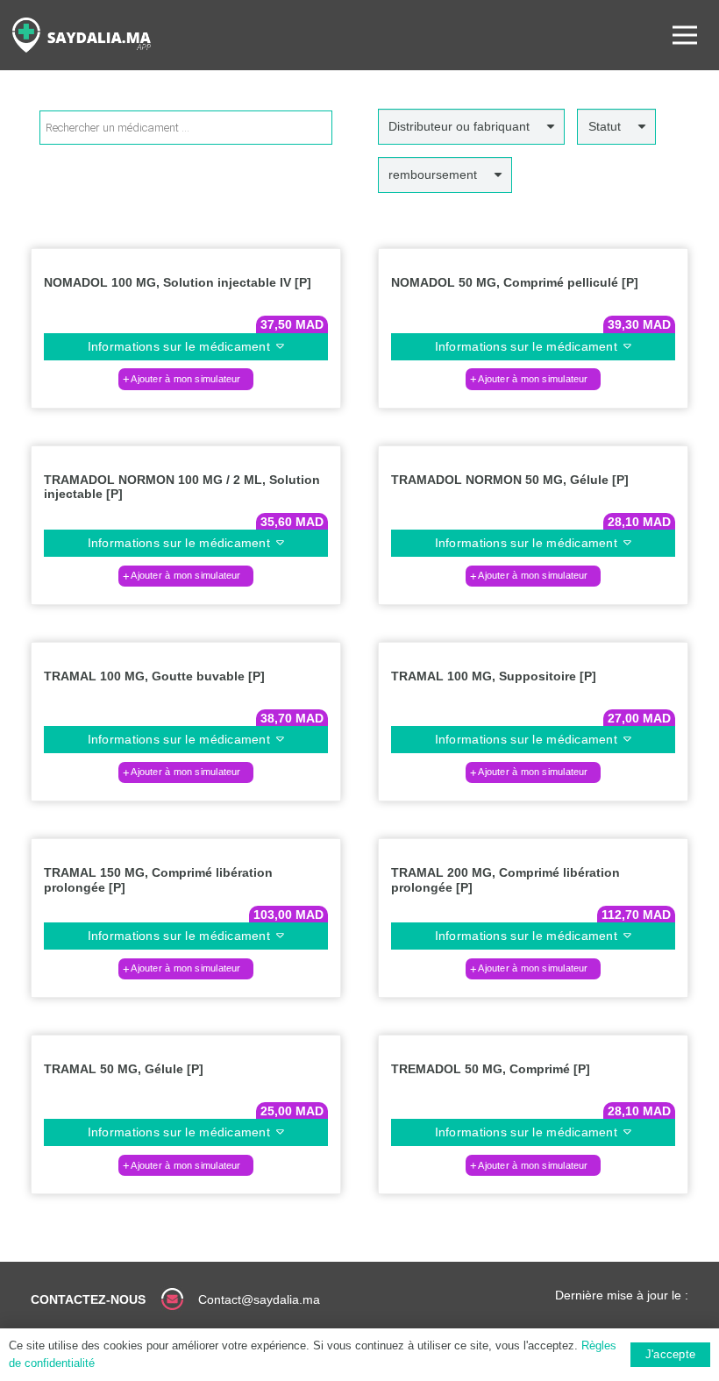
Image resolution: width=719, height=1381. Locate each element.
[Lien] (81, 35)
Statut (604, 126)
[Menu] (685, 35)
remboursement (432, 174)
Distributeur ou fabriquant (459, 126)
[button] (185, 378)
